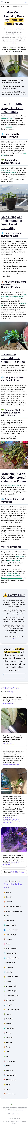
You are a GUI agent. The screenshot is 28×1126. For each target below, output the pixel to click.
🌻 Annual (7, 892)
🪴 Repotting (8, 1037)
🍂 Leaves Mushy (10, 1000)
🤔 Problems (8, 1023)
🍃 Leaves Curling (10, 981)
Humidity (9, 6)
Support (2, 1121)
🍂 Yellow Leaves (9, 1094)
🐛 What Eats (8, 1070)
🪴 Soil (6, 1056)
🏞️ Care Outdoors (10, 925)
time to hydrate (13, 573)
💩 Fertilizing (8, 939)
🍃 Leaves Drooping (10, 986)
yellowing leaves (10, 172)
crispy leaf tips (6, 170)
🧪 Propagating (9, 1028)
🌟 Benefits (8, 897)
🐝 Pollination (8, 1019)
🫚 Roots (7, 1047)
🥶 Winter (7, 1089)
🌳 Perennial (8, 1014)
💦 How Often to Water (11, 958)
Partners (7, 1121)
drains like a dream (13, 561)
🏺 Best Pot (8, 902)
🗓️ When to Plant (9, 1075)
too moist (9, 127)
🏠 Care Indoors (9, 920)
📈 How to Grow (9, 962)
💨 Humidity (8, 972)
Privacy (13, 1121)
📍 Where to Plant (10, 1080)
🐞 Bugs (6, 916)
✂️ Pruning (7, 1033)
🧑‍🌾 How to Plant (9, 967)
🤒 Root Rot (8, 1042)
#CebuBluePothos (10, 688)
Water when (19, 556)
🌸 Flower (7, 944)
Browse (14, 872)
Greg (11, 692)
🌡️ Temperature (9, 1061)
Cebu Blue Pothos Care (13, 885)
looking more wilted (17, 296)
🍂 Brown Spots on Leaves (13, 911)
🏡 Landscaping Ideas (11, 976)
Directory (14, 1123)
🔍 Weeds (7, 1066)
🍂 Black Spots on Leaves (12, 906)
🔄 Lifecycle (8, 1005)
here (14, 43)
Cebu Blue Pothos (7, 118)
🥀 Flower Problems (10, 948)
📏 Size (6, 1051)
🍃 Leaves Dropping (10, 991)
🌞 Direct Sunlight (10, 934)
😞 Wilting (7, 1084)
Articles (3, 6)
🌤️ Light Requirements (11, 1009)
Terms (17, 1121)
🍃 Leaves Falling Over (11, 995)
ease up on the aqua (15, 578)
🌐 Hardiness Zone (10, 953)
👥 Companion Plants (11, 930)
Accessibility (23, 1121)
